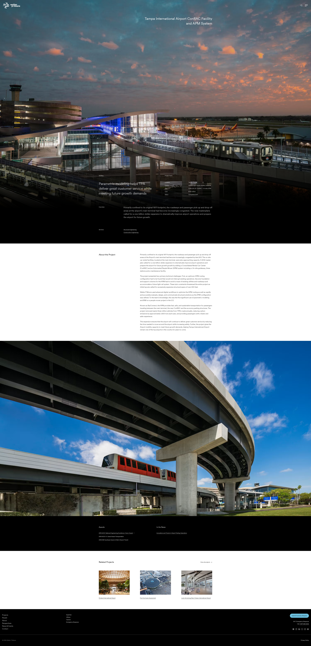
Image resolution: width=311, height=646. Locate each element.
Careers (68, 619)
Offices (68, 617)
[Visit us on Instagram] (305, 629)
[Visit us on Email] (308, 629)
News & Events (7, 626)
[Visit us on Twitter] (302, 629)
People (4, 618)
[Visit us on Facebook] (296, 629)
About (4, 620)
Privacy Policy (305, 640)
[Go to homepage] (11, 5)
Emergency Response (72, 622)
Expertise (69, 615)
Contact (5, 629)
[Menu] (306, 5)
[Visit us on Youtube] (293, 629)
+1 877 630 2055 (304, 624)
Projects (5, 615)
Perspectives (6, 623)
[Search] (301, 5)
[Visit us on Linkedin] (299, 629)
